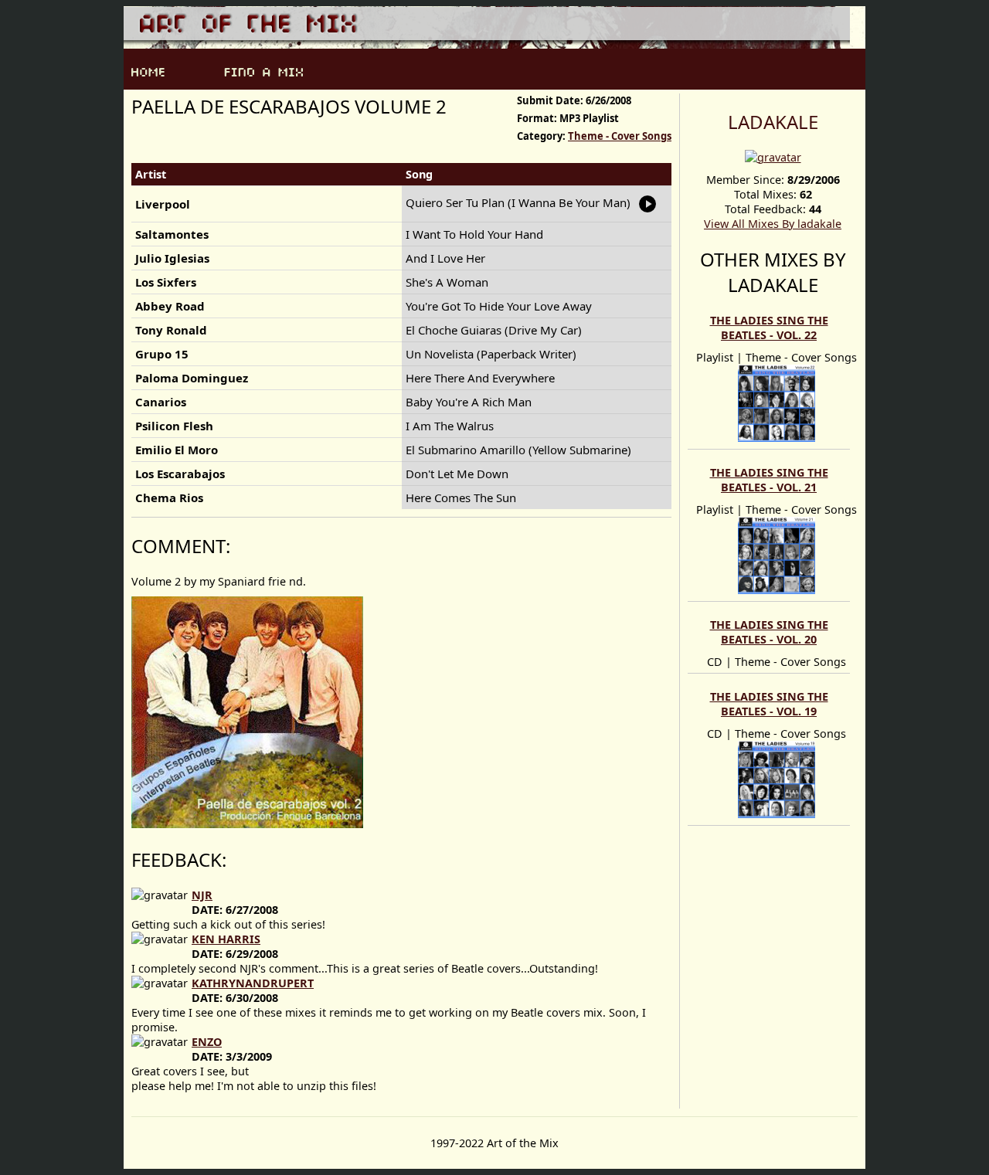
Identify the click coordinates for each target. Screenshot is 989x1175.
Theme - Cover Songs (619, 136)
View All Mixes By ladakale (772, 223)
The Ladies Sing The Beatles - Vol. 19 (769, 703)
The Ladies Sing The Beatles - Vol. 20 (769, 632)
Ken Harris (226, 939)
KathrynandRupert (253, 983)
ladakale (773, 121)
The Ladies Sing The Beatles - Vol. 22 (769, 327)
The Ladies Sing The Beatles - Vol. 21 (769, 479)
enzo (207, 1041)
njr (202, 895)
